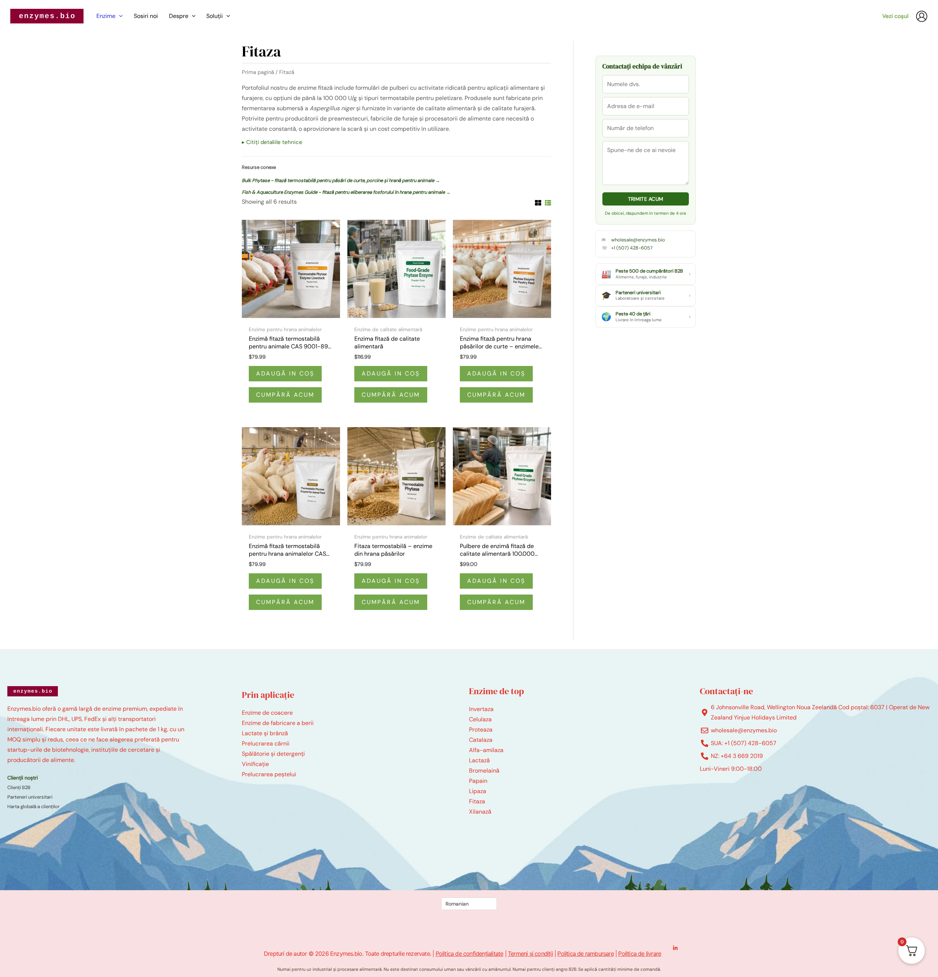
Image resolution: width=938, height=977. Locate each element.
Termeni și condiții (530, 953)
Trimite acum (646, 199)
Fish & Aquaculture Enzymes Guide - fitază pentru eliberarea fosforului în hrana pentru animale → (346, 192)
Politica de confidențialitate (469, 953)
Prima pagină (258, 72)
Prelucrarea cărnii (265, 743)
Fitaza (477, 801)
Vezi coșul (895, 16)
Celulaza (480, 719)
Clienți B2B (18, 787)
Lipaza (477, 791)
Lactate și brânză (265, 733)
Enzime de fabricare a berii (278, 723)
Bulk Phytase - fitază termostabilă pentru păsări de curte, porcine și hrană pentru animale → (341, 180)
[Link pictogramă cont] (922, 16)
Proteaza (480, 729)
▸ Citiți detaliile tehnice (272, 142)
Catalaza (480, 740)
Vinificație (255, 764)
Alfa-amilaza (486, 750)
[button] (119, 16)
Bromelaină (484, 770)
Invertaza (481, 709)
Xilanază (480, 811)
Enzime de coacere (267, 713)
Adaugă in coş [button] (285, 373)
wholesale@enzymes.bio (638, 240)
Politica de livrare (639, 953)
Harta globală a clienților (33, 806)
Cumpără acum (285, 395)
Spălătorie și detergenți (273, 754)
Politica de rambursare (585, 953)
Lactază (479, 760)
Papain (478, 781)
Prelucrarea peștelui (269, 774)
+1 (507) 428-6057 (632, 248)
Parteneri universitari (29, 797)
